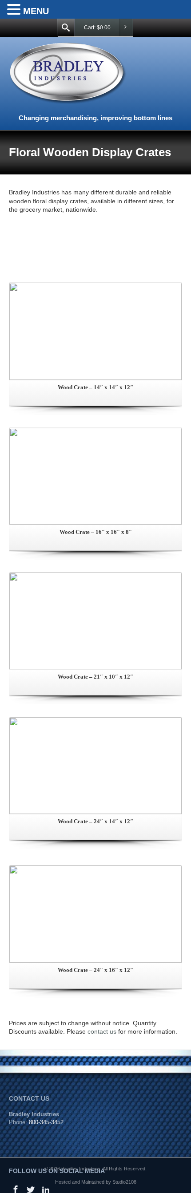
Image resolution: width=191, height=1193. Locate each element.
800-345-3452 (46, 1122)
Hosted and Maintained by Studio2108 (95, 1182)
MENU (36, 11)
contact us (102, 1031)
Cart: (97, 27)
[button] (15, 9)
